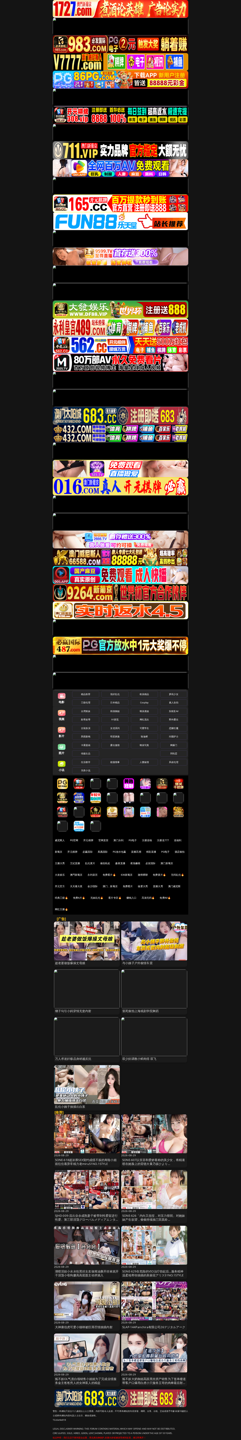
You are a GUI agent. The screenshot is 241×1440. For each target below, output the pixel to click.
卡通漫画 (85, 745)
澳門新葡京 (76, 874)
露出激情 (115, 745)
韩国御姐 (115, 711)
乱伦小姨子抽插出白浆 (70, 1107)
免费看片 (128, 886)
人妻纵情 (144, 762)
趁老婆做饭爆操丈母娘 (70, 963)
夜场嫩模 (135, 863)
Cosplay (144, 702)
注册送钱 (147, 840)
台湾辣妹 (85, 711)
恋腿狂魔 (173, 728)
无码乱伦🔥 (177, 874)
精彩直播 (151, 851)
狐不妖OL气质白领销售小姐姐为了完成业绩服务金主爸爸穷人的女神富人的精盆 (86, 1381)
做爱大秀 (143, 886)
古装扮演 (85, 728)
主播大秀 (60, 863)
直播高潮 (136, 851)
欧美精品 (144, 694)
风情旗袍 (85, 736)
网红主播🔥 (61, 909)
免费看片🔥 (109, 874)
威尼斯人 (60, 840)
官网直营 (103, 840)
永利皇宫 (93, 874)
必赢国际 (88, 851)
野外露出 (173, 719)
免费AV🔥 (165, 897)
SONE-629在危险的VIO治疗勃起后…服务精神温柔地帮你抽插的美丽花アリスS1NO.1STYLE (152, 1273)
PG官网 (74, 840)
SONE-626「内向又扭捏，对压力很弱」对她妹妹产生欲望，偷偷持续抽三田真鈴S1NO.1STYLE (153, 1219)
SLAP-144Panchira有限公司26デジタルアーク (153, 1327)
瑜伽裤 (144, 736)
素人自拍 (173, 702)
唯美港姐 (144, 711)
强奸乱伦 (115, 694)
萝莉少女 (173, 694)
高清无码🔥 (148, 897)
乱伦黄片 (90, 863)
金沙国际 (93, 886)
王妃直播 (75, 863)
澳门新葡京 (167, 863)
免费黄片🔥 (159, 874)
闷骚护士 (173, 736)
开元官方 (60, 886)
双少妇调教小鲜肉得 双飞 (139, 1059)
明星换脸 (115, 736)
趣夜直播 (120, 863)
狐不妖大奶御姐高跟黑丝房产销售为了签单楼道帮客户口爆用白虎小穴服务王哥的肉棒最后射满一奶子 (154, 1383)
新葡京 (58, 851)
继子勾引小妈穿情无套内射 (73, 1011)
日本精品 (115, 702)
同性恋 (173, 753)
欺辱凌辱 (85, 719)
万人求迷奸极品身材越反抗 (73, 1059)
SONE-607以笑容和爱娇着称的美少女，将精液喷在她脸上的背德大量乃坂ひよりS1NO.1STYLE (153, 1164)
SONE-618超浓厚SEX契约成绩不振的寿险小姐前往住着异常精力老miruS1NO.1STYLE (86, 1162)
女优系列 (115, 728)
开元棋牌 (88, 840)
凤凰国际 (103, 851)
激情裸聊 (143, 874)
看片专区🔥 (114, 897)
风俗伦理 (173, 762)
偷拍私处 (105, 863)
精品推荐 (85, 694)
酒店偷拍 (180, 851)
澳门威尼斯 (174, 886)
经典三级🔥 (61, 897)
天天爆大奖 (76, 886)
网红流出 (144, 719)
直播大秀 (158, 886)
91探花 (115, 719)
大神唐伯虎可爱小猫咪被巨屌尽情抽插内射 (84, 1327)
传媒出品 (85, 753)
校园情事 (115, 762)
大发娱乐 (60, 874)
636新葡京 (127, 874)
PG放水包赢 (119, 851)
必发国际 (151, 863)
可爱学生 (144, 728)
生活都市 (85, 762)
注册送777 (163, 840)
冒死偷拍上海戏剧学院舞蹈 (140, 1011)
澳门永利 (118, 840)
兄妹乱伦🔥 (96, 897)
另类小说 (85, 770)
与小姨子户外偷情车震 (137, 963)
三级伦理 (85, 702)
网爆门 (173, 745)
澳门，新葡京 (110, 886)
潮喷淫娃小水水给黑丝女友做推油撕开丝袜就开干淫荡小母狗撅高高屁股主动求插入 (87, 1273)
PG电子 (133, 840)
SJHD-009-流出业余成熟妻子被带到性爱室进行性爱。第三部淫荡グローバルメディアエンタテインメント (87, 1219)
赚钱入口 (131, 897)
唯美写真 (144, 745)
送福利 (177, 840)
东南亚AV (174, 711)
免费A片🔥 (79, 897)
